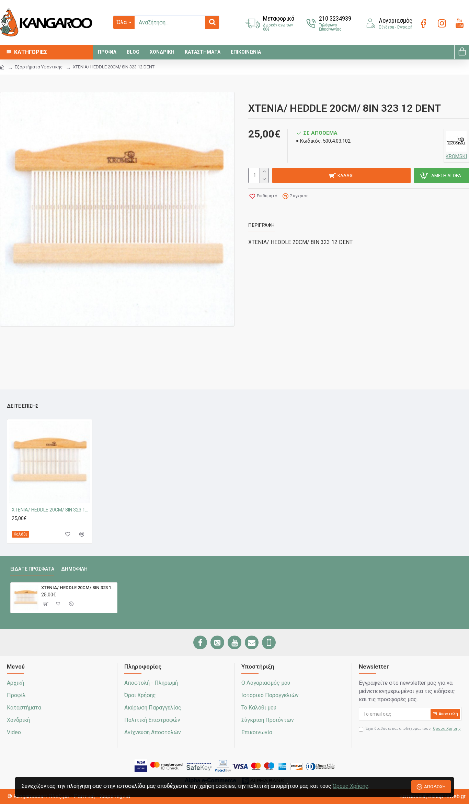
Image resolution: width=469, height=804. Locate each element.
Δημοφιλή (74, 569)
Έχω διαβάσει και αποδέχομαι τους (413, 728)
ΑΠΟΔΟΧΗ (435, 786)
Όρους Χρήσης (350, 786)
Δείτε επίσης (22, 406)
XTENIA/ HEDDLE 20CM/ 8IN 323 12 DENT (51, 510)
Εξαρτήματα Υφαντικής (38, 66)
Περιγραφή (261, 225)
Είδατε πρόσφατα (32, 569)
